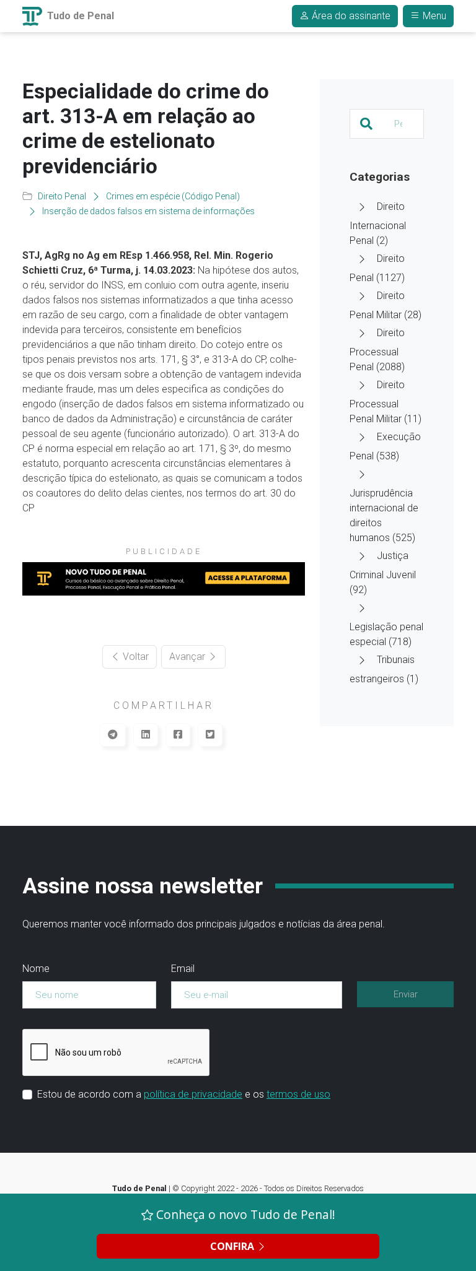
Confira (233, 1246)
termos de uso (298, 1094)
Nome (36, 968)
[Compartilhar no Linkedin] (145, 735)
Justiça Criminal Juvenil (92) (383, 573)
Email (183, 968)
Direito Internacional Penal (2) (378, 223)
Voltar (134, 656)
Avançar (188, 656)
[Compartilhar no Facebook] (177, 735)
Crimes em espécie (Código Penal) (173, 196)
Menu (433, 16)
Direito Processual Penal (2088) (377, 350)
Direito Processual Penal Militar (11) (385, 402)
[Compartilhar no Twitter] (210, 735)
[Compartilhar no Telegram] (113, 735)
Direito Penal (62, 196)
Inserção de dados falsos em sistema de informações (148, 211)
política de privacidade (193, 1094)
